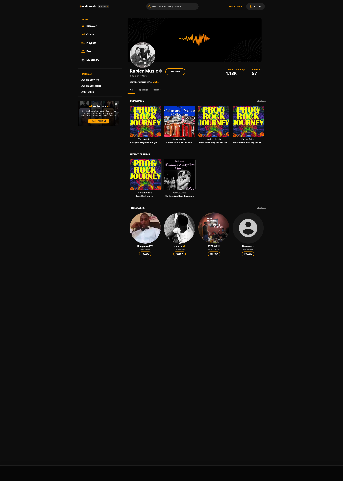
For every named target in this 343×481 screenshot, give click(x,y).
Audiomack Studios (91, 85)
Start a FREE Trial (99, 121)
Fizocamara (248, 246)
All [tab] (131, 89)
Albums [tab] (156, 89)
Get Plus (103, 6)
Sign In (240, 6)
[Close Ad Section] (116, 104)
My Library (92, 60)
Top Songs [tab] (142, 89)
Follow (175, 71)
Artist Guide (87, 91)
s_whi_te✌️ (179, 246)
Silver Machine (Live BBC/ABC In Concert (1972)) (214, 142)
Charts (90, 34)
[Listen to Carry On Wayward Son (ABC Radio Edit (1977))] (145, 121)
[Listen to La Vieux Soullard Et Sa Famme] (179, 121)
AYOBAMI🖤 (214, 246)
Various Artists (145, 139)
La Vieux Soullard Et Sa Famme (180, 142)
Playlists (91, 43)
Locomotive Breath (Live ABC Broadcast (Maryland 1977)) (248, 142)
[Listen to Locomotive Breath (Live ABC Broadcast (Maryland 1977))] (248, 121)
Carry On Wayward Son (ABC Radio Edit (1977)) (145, 142)
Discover (91, 26)
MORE (156, 81)
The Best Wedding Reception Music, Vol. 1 (180, 196)
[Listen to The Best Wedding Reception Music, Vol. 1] (179, 174)
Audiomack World (90, 79)
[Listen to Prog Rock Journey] (145, 174)
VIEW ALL (261, 101)
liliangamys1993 (145, 246)
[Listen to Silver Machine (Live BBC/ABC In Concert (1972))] (213, 121)
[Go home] (87, 6)
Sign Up (232, 6)
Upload (257, 6)
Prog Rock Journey (145, 196)
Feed (89, 51)
